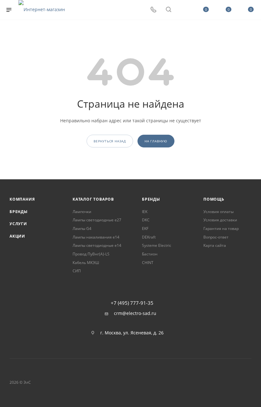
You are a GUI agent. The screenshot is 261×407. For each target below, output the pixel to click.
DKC (146, 220)
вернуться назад (110, 141)
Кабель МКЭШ (86, 262)
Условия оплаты (218, 211)
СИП (77, 271)
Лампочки (82, 211)
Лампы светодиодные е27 (97, 220)
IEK (144, 211)
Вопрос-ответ (216, 237)
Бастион (150, 254)
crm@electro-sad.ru (135, 313)
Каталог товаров (93, 199)
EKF (145, 228)
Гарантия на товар (221, 228)
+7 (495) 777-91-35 (132, 303)
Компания (22, 199)
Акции (17, 236)
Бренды (19, 211)
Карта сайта (214, 245)
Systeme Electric (156, 245)
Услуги (18, 223)
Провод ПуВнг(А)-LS (91, 254)
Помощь (213, 199)
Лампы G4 (82, 228)
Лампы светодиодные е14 (97, 245)
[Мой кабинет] (184, 10)
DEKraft (149, 237)
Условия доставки (220, 220)
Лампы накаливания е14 (96, 237)
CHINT (147, 262)
